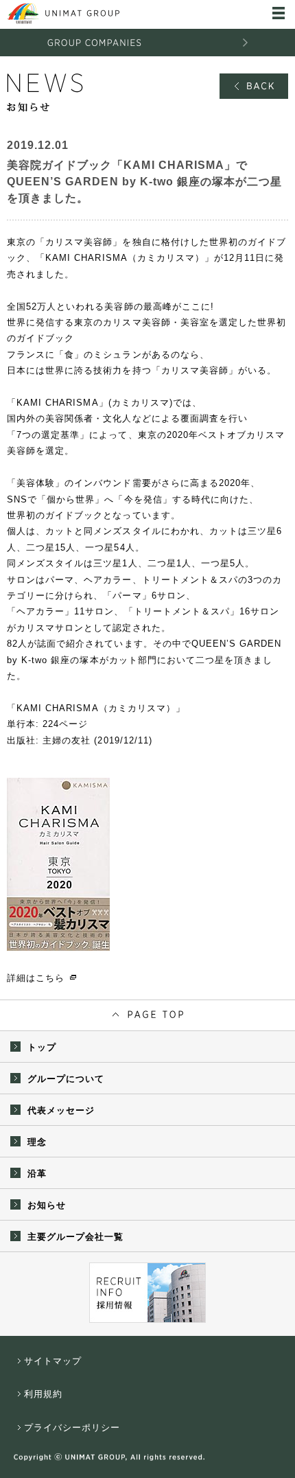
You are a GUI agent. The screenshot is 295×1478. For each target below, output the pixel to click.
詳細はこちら (35, 978)
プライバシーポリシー (72, 1427)
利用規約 (43, 1394)
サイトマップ (53, 1361)
